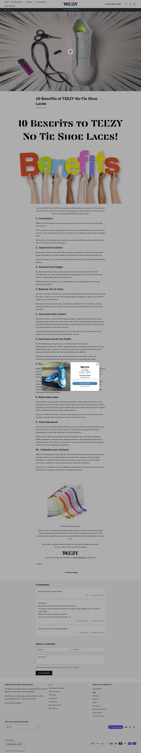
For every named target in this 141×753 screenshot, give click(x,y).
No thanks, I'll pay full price (85, 386)
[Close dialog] (97, 364)
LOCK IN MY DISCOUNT (84, 383)
